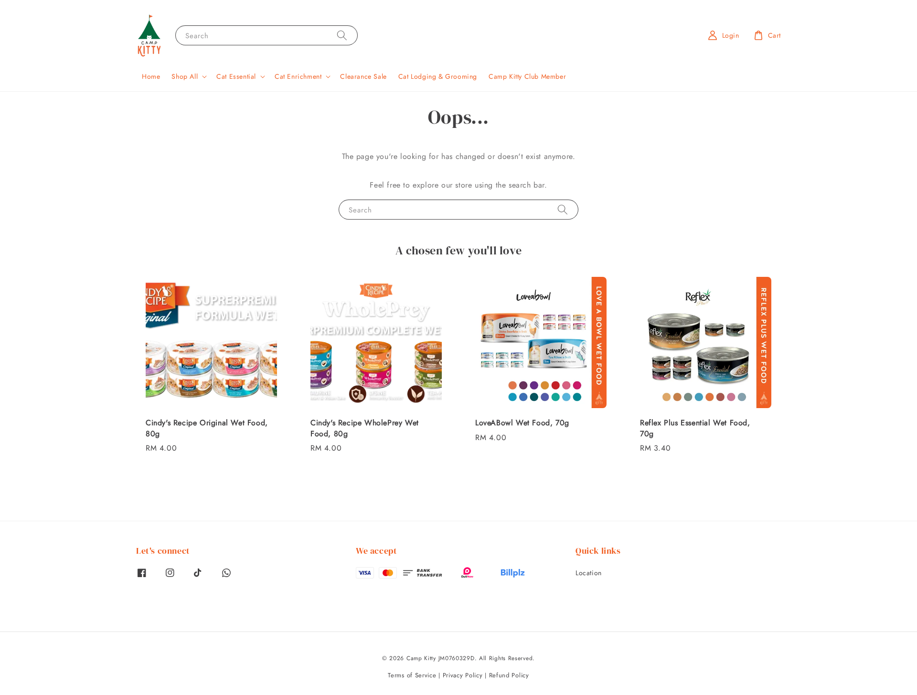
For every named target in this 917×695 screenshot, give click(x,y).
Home (151, 76)
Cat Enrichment (298, 76)
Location (589, 573)
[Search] (342, 35)
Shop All (184, 76)
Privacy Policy (463, 675)
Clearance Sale (363, 76)
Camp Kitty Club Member (527, 76)
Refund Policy (509, 675)
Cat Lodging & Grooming (437, 76)
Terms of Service (412, 675)
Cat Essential (236, 76)
